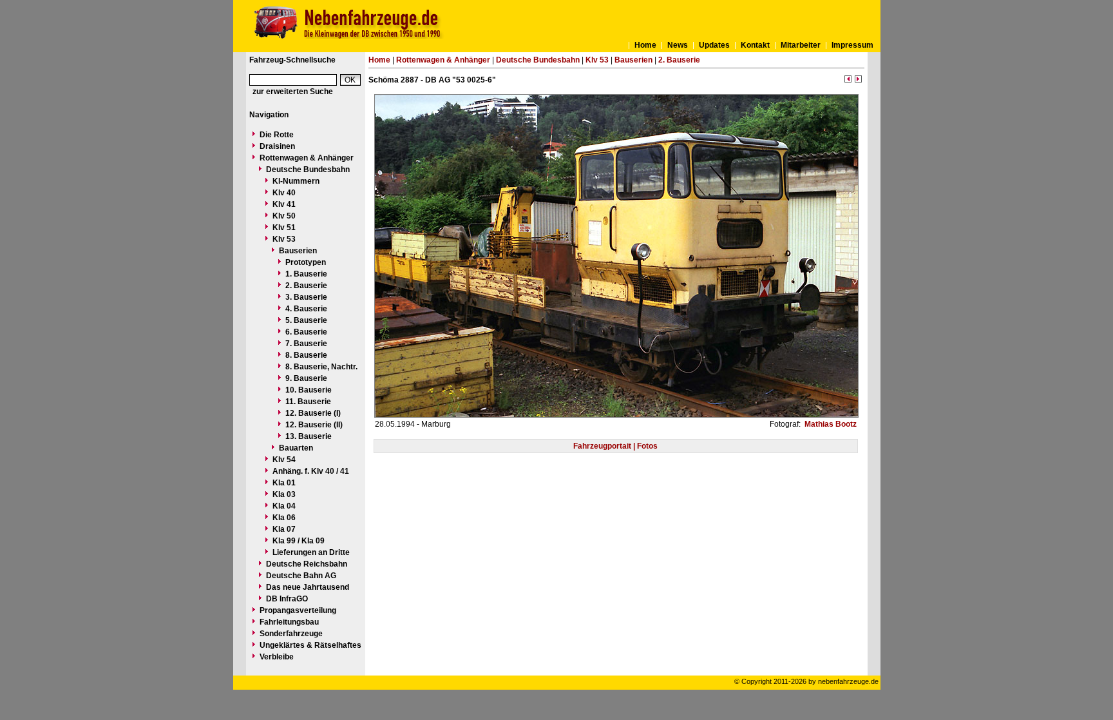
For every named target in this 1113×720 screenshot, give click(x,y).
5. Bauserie (306, 320)
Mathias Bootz (830, 424)
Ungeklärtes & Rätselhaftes (310, 645)
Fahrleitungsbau (289, 622)
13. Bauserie (308, 436)
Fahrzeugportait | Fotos (615, 446)
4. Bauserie (306, 308)
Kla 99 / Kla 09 (298, 540)
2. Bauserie (306, 285)
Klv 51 (284, 227)
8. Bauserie (306, 355)
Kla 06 (284, 517)
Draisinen (277, 146)
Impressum (852, 45)
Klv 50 (284, 215)
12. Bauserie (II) (314, 424)
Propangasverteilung (298, 610)
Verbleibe (277, 656)
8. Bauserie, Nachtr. (321, 366)
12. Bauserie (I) (313, 413)
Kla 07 (284, 529)
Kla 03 (284, 494)
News (677, 45)
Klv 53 (284, 239)
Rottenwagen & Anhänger (307, 157)
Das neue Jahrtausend (307, 587)
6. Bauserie (306, 331)
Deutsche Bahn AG (301, 575)
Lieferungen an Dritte (311, 552)
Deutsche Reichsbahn (306, 564)
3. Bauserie (306, 297)
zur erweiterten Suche (292, 91)
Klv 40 (284, 192)
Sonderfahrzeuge (291, 633)
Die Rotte (277, 134)
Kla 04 (284, 506)
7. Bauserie (306, 343)
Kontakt (755, 45)
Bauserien (298, 250)
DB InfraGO (287, 598)
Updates (714, 45)
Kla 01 (284, 482)
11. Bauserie (308, 401)
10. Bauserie (308, 389)
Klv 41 (284, 204)
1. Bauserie (306, 273)
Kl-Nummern (295, 181)
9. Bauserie (306, 378)
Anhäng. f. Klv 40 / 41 (310, 471)
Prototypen (305, 262)
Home (645, 45)
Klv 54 (284, 459)
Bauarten (296, 447)
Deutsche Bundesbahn (308, 169)
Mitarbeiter (801, 45)
